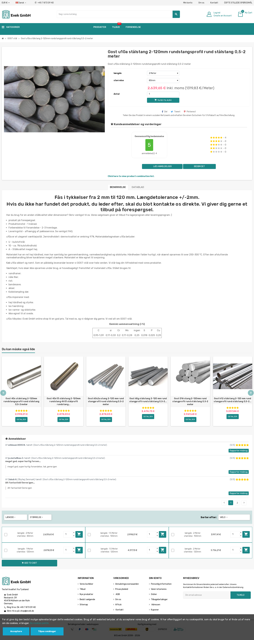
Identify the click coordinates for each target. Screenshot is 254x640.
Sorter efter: (209, 517)
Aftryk (118, 604)
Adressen (155, 604)
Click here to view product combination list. (131, 176)
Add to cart (79, 534)
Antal (117, 94)
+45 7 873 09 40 (44, 2)
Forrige (224, 502)
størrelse (119, 80)
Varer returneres (159, 589)
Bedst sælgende (87, 599)
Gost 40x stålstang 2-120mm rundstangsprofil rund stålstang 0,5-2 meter (21, 401)
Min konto (187, 2)
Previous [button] (3, 393)
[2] (214, 137)
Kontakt (214, 2)
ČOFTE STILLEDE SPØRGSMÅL (238, 2)
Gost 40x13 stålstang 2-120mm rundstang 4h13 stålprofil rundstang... (64, 401)
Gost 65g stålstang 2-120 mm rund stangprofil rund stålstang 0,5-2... (148, 400)
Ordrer (154, 594)
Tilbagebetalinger (159, 599)
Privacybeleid (121, 589)
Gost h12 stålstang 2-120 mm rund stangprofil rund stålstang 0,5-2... (232, 400)
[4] (219, 137)
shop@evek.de (27, 611)
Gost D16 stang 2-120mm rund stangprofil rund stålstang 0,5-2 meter (190, 401)
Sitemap (84, 604)
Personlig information (161, 584)
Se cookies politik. (39, 623)
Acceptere (16, 631)
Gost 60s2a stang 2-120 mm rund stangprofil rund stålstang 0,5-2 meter (106, 401)
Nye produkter (86, 594)
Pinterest (191, 111)
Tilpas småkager (47, 631)
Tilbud (82, 589)
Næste (244, 502)
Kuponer (155, 610)
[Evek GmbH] (16, 14)
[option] (21, 391)
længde (118, 73)
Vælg (224, 517)
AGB (117, 594)
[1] (211, 137)
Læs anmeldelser (162, 166)
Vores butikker (86, 584)
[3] (216, 137)
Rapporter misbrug (239, 450)
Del (165, 111)
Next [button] (251, 393)
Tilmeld (240, 595)
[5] (221, 137)
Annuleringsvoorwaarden (127, 584)
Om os (201, 2)
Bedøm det (199, 166)
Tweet (177, 111)
